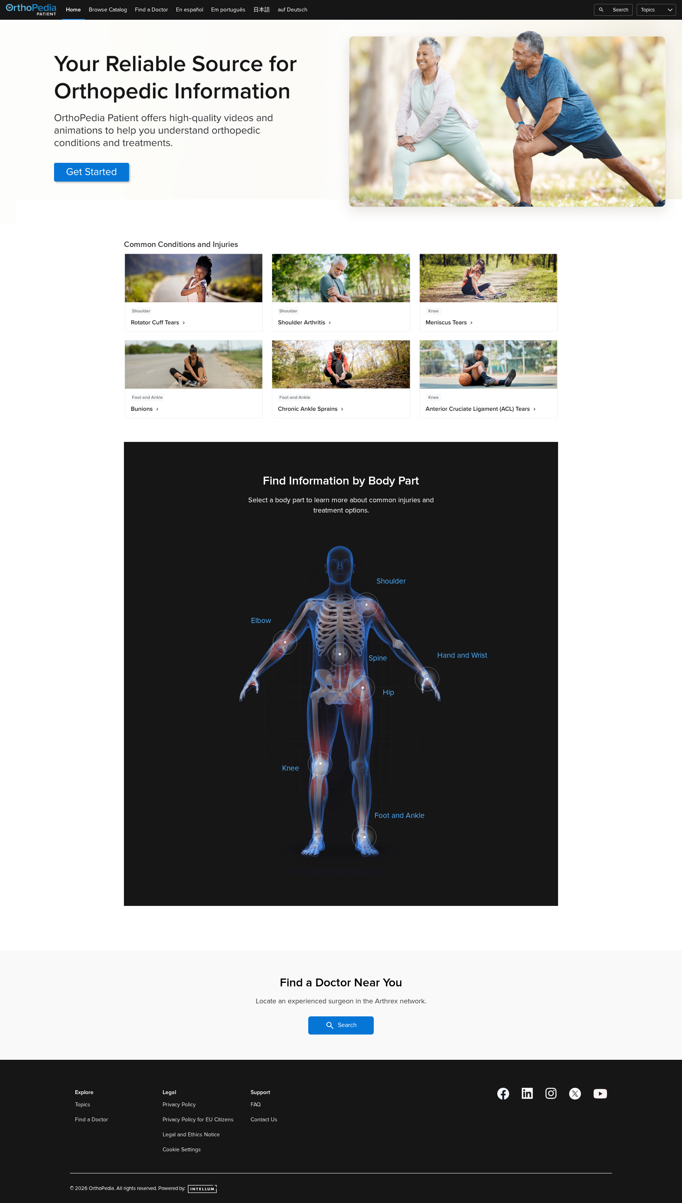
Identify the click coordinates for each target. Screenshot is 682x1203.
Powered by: (172, 1188)
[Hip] (363, 688)
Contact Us (264, 1119)
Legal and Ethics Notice (192, 1134)
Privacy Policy (180, 1104)
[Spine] (340, 654)
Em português (228, 9)
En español (189, 9)
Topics (648, 10)
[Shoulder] (366, 605)
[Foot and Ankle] (364, 837)
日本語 (261, 9)
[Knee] (320, 763)
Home (73, 9)
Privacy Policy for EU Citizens (199, 1119)
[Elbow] (285, 642)
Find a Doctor (151, 9)
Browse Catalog (108, 9)
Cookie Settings (182, 1149)
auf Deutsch (292, 9)
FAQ (256, 1104)
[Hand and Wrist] (427, 679)
